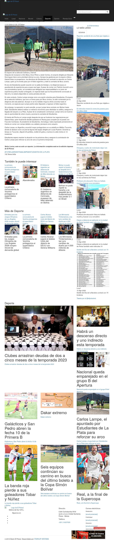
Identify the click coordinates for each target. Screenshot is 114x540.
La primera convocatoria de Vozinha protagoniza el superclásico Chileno (12, 169)
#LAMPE (25, 152)
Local (13, 18)
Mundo (30, 18)
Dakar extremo (46, 417)
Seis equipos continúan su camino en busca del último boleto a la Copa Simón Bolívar (56, 494)
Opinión (56, 18)
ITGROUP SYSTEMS (41, 539)
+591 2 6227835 (64, 522)
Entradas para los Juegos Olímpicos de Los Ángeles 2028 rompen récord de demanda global (12, 219)
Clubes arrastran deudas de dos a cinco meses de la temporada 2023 (29, 364)
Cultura (39, 18)
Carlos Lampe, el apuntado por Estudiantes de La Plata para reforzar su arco (92, 442)
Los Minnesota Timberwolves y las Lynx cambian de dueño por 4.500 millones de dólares (65, 219)
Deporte (48, 18)
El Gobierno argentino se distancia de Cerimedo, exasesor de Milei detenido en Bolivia (48, 170)
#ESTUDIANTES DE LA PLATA (39, 152)
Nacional (22, 18)
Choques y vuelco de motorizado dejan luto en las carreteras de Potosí (92, 149)
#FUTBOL (8, 152)
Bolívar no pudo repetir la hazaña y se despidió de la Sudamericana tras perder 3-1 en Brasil (66, 169)
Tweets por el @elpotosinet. (86, 298)
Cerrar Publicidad (99, 528)
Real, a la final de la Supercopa (88, 503)
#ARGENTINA (17, 152)
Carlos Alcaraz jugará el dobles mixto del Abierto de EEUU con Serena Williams (48, 219)
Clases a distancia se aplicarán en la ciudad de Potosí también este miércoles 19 (92, 221)
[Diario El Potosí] (39, 1)
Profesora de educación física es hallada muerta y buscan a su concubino (91, 182)
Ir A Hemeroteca (93, 25)
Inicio (6, 18)
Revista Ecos (67, 18)
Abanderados (27, 165)
